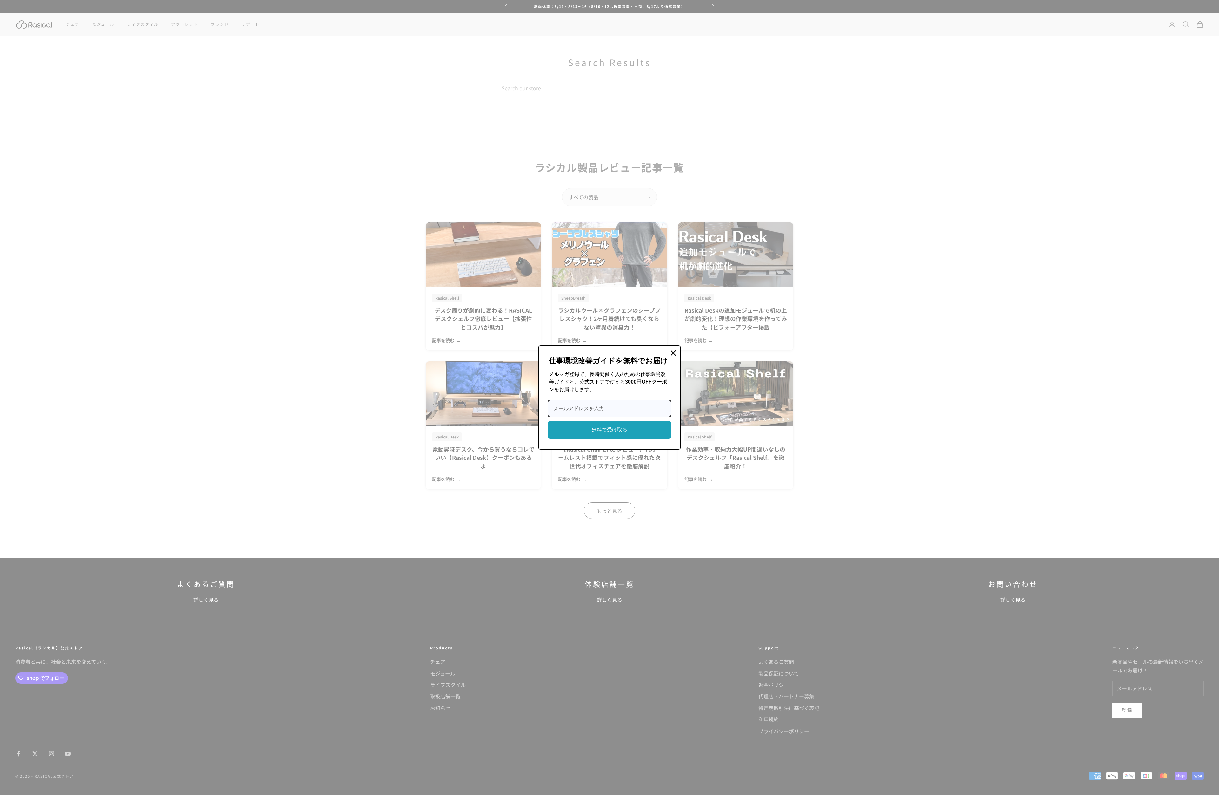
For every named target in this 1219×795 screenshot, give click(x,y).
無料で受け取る (609, 429)
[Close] (673, 353)
